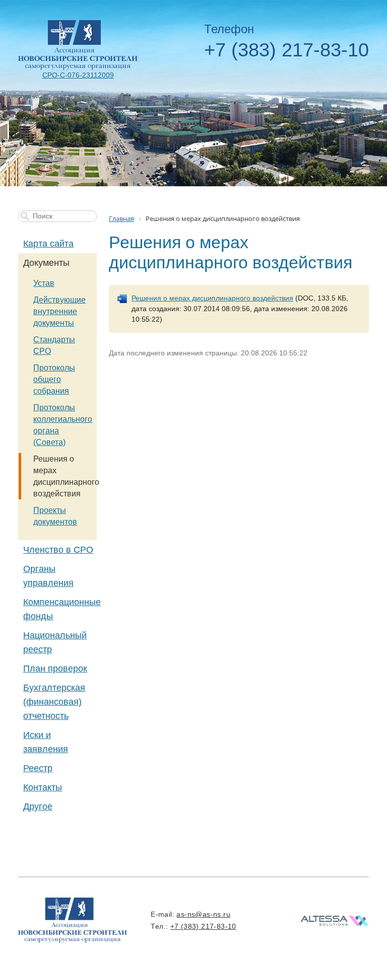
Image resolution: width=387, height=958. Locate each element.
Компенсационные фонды (60, 609)
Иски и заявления (45, 742)
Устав (43, 283)
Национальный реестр (55, 642)
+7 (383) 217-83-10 (286, 49)
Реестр (37, 768)
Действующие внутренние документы (59, 311)
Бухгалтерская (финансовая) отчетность (54, 702)
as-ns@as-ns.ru (203, 914)
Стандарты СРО (54, 345)
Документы (46, 263)
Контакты (42, 787)
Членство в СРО (58, 550)
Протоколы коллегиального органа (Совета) (62, 425)
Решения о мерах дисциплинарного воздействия (65, 476)
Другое (37, 806)
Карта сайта (48, 244)
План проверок (55, 669)
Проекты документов (55, 516)
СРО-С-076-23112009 (78, 75)
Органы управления (48, 576)
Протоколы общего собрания (54, 379)
